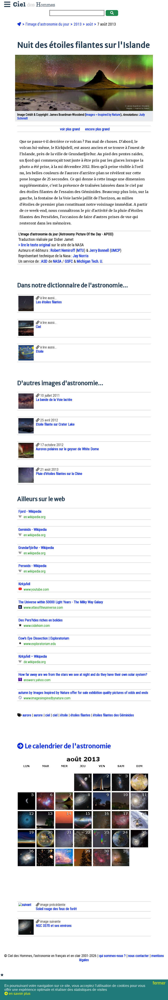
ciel (47, 715)
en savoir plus (19, 993)
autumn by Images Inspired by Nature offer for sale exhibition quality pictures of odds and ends (83, 693)
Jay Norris (80, 256)
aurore (27, 715)
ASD (44, 261)
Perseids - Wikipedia (32, 566)
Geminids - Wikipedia (32, 530)
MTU (80, 250)
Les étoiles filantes (49, 302)
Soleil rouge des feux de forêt (56, 909)
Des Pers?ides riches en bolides (40, 620)
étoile (64, 715)
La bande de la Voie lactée (54, 400)
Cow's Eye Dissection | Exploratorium (43, 638)
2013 (78, 24)
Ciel (38, 327)
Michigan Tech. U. (90, 261)
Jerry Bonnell (99, 250)
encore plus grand (97, 129)
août (90, 24)
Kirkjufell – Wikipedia (32, 656)
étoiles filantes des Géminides (113, 715)
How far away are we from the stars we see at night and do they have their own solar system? (82, 674)
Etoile (40, 351)
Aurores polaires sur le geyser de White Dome (67, 449)
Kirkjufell (24, 584)
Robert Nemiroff (63, 250)
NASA (57, 261)
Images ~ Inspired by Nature (103, 115)
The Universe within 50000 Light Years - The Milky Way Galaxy (60, 602)
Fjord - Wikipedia (29, 511)
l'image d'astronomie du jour (48, 24)
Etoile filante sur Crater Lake (55, 424)
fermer (160, 983)
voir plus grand (69, 129)
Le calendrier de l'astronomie (67, 746)
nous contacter (138, 956)
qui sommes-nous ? (112, 956)
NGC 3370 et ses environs (54, 926)
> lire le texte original (34, 245)
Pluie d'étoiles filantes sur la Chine (59, 474)
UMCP (115, 250)
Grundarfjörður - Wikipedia (36, 548)
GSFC (69, 261)
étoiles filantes (80, 715)
